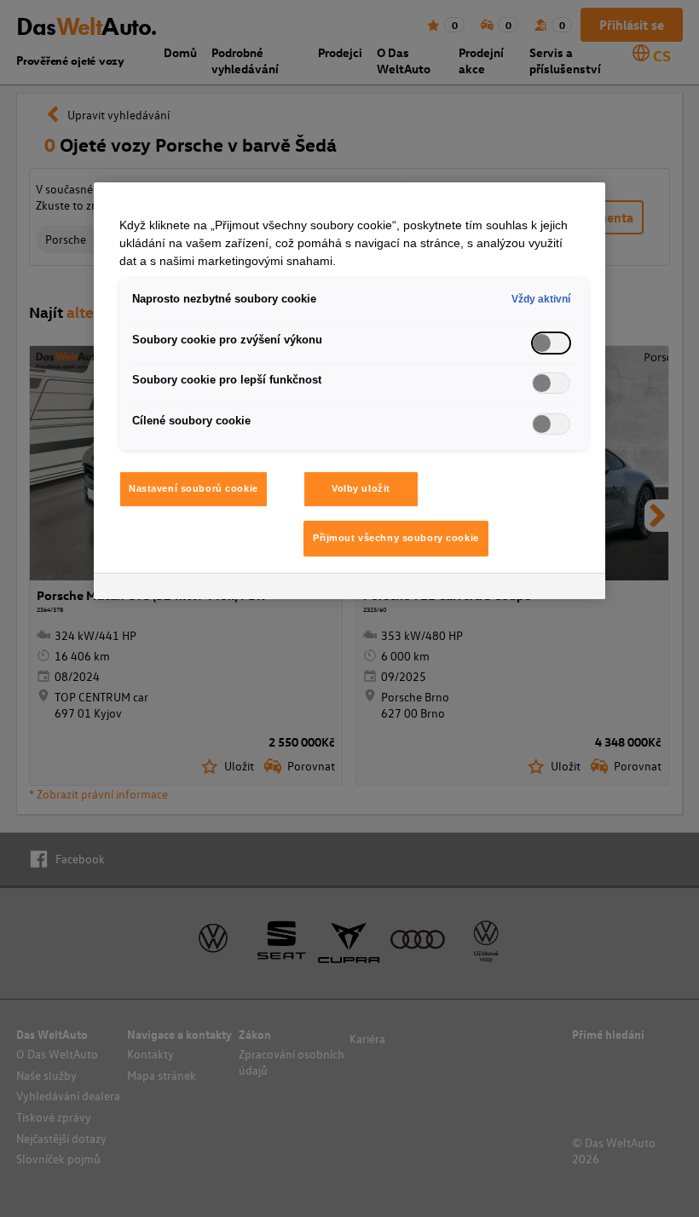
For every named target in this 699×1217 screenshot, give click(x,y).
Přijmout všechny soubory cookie (396, 538)
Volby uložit (361, 488)
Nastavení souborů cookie (193, 488)
